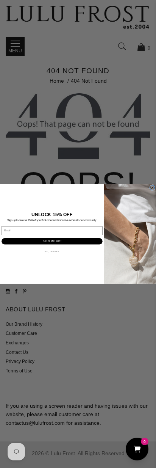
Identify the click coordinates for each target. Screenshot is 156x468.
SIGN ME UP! (52, 241)
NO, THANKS (52, 251)
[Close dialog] (152, 187)
